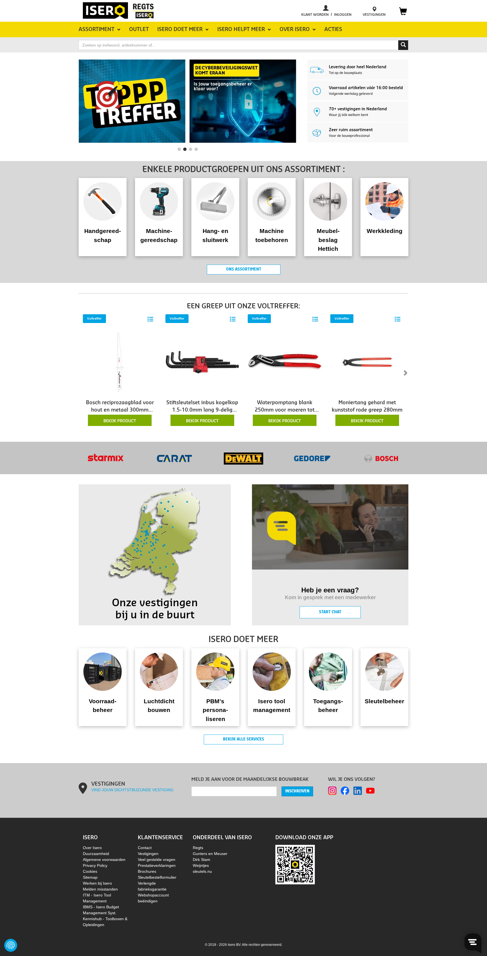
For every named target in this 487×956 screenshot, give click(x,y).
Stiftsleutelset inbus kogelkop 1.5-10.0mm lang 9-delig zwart (202, 407)
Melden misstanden (100, 889)
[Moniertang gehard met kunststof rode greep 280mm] (367, 362)
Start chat (330, 612)
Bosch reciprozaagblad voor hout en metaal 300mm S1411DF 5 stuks (120, 407)
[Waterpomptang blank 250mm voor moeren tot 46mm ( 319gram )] (285, 362)
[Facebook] (345, 790)
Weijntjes (201, 865)
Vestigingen (148, 853)
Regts (198, 847)
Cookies (90, 871)
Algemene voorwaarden (104, 859)
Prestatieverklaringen (157, 865)
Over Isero (92, 847)
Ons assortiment (243, 269)
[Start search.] (403, 45)
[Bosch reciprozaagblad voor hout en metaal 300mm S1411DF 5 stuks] (120, 362)
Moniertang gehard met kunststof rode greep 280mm (367, 406)
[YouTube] (370, 790)
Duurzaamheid (96, 853)
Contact (145, 847)
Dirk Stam (201, 859)
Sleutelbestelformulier (157, 877)
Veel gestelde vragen (156, 859)
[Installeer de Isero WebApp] (295, 864)
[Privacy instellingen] (10, 945)
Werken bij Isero (97, 883)
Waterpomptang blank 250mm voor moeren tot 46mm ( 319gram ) (285, 407)
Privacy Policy (95, 865)
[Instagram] (332, 790)
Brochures (147, 871)
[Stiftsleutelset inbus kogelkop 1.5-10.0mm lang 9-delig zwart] (202, 362)
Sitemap (90, 877)
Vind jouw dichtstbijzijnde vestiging (132, 790)
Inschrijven (297, 791)
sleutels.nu (202, 871)
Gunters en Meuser (210, 853)
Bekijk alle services (243, 739)
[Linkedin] (357, 790)
